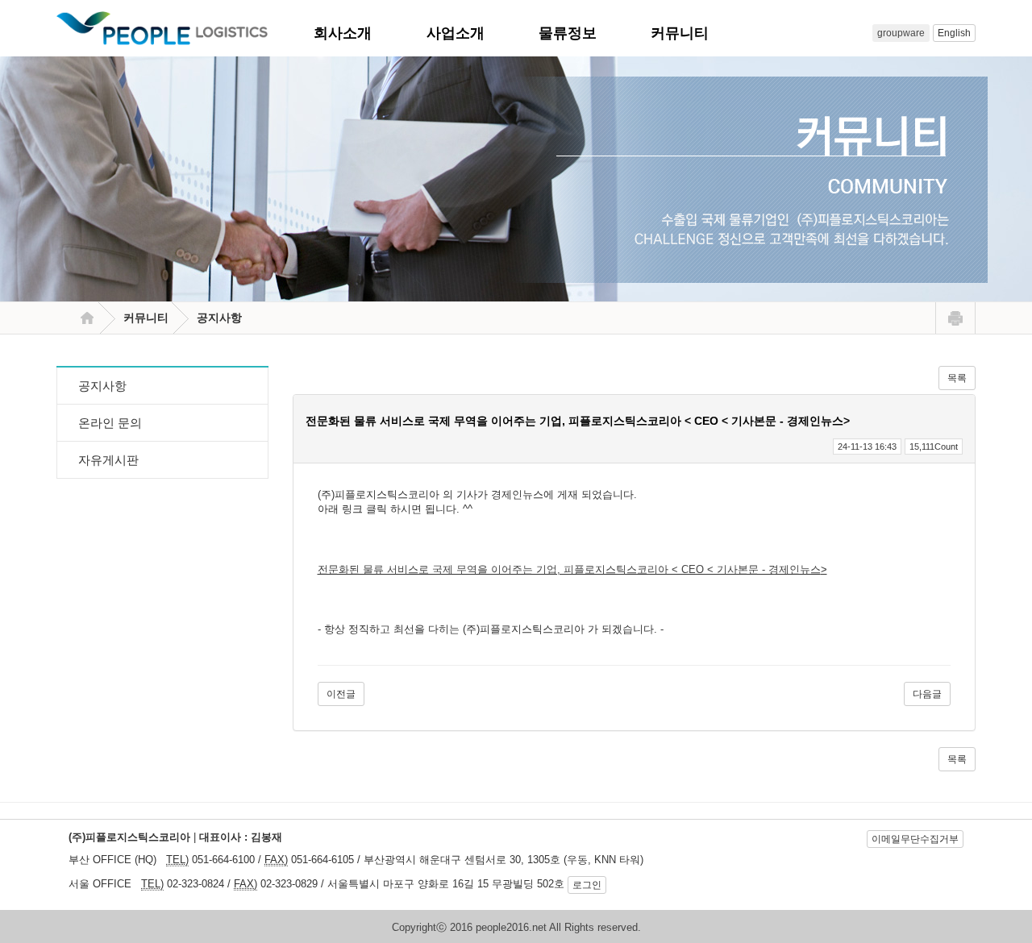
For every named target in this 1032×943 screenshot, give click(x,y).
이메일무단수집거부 (915, 839)
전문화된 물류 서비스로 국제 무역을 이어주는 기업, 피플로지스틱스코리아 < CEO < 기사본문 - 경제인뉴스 (569, 569)
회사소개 (352, 33)
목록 (957, 378)
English (954, 33)
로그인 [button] (586, 885)
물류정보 (577, 33)
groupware (901, 33)
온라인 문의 (110, 423)
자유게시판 (108, 460)
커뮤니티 (689, 33)
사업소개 (465, 33)
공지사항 (102, 386)
